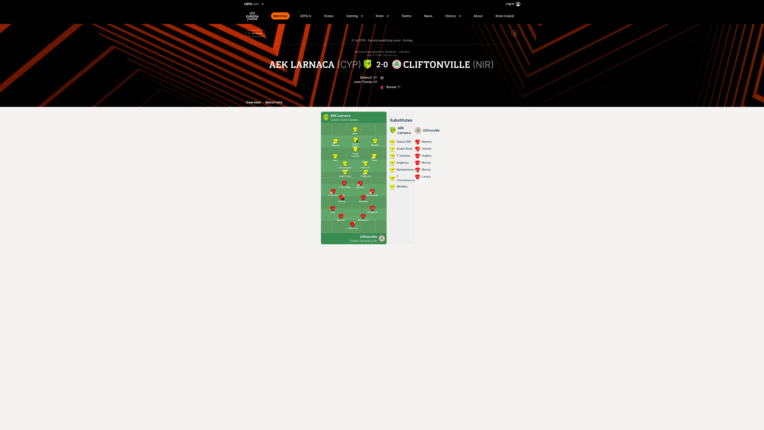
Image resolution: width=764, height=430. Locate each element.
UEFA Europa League (252, 16)
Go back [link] (257, 33)
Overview (253, 102)
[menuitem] (282, 16)
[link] (280, 16)
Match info (274, 102)
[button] (354, 16)
